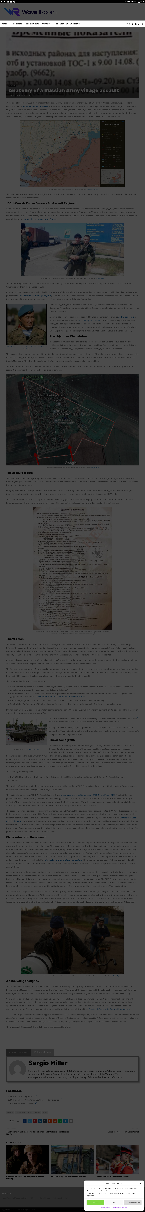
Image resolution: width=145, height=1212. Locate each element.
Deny (114, 1203)
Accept (95, 1203)
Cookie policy (105, 1208)
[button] (140, 1183)
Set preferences (133, 1203)
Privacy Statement (120, 1208)
